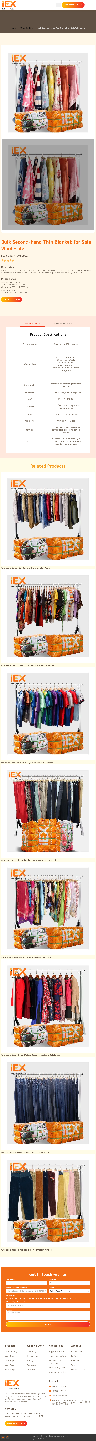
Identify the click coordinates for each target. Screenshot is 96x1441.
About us (76, 1345)
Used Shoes (26, 1298)
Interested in (10, 1296)
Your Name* (10, 1279)
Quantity (52, 1287)
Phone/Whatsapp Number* (16, 1287)
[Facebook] (7, 1437)
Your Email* (53, 1279)
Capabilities (56, 1345)
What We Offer (35, 1345)
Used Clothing (13, 1298)
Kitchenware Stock (69, 1298)
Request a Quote (12, 299)
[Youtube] (3, 1437)
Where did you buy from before (18, 1302)
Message (9, 1310)
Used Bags (54, 1298)
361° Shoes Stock (40, 1298)
